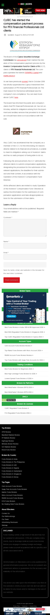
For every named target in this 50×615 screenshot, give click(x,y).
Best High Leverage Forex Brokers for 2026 (20, 374)
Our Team (5, 519)
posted (25, 81)
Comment (7, 217)
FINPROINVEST (9, 76)
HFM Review (6, 432)
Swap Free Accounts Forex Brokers (14, 489)
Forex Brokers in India (9, 459)
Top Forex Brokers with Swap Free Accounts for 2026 (24, 360)
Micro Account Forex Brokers (12, 495)
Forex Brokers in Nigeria (10, 468)
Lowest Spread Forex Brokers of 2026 (18, 378)
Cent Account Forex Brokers (12, 486)
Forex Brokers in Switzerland (12, 471)
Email (6, 253)
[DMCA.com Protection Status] (9, 401)
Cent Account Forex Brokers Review (18, 346)
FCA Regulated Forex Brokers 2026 (17, 413)
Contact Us (6, 513)
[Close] (43, 295)
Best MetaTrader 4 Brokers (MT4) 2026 (18, 387)
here (16, 97)
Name (6, 241)
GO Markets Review (9, 447)
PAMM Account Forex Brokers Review (18, 355)
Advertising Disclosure (10, 522)
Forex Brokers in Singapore (11, 474)
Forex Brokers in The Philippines (13, 462)
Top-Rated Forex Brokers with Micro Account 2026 (23, 350)
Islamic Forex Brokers (9, 492)
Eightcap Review (8, 441)
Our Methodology (8, 516)
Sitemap (5, 525)
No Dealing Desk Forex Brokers (13, 504)
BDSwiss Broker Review (10, 444)
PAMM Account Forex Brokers (12, 498)
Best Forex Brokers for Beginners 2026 (18, 369)
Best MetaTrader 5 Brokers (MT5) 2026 (18, 392)
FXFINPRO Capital (32, 72)
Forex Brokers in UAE (9, 465)
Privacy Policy (16, 606)
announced (22, 60)
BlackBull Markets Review (11, 435)
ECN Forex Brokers (8, 501)
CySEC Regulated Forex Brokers (16, 408)
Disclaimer (24, 606)
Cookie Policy (33, 606)
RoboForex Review (9, 450)
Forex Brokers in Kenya (10, 477)
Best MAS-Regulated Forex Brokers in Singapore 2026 (24, 332)
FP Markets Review (8, 438)
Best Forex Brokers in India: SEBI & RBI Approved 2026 (24, 327)
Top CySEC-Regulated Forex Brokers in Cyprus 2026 (23, 337)
